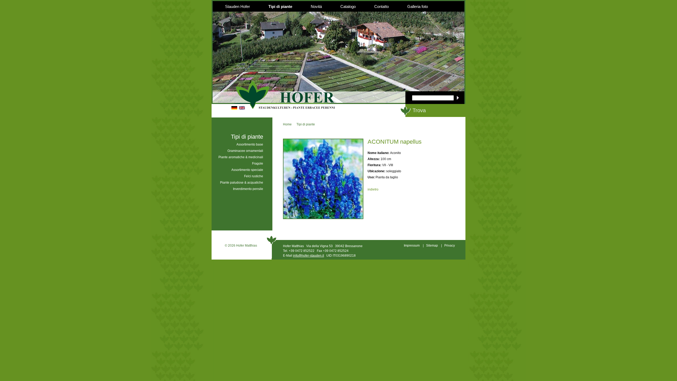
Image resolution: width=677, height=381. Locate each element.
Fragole (257, 163)
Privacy (449, 245)
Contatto (381, 6)
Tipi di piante (280, 6)
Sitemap (432, 245)
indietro (373, 189)
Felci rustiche (253, 176)
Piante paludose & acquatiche (241, 182)
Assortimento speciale (247, 170)
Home (287, 124)
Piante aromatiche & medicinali (240, 157)
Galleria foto (417, 6)
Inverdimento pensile (248, 189)
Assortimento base (249, 144)
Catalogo (348, 6)
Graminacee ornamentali (245, 151)
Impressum (412, 245)
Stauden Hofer (237, 6)
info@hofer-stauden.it (308, 255)
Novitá (316, 6)
